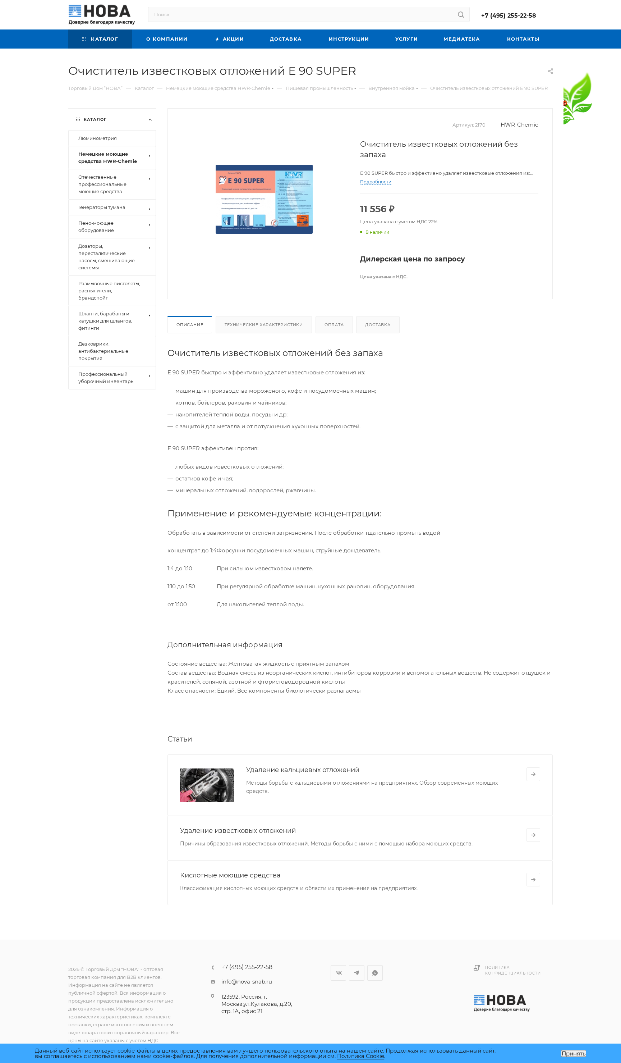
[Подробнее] (533, 774)
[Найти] (461, 14)
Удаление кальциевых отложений (302, 770)
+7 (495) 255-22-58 (508, 15)
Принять (573, 1053)
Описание (189, 324)
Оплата (334, 324)
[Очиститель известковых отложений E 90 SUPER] (264, 199)
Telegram (356, 973)
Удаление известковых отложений (238, 831)
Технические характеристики (264, 324)
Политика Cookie (360, 1056)
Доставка (377, 324)
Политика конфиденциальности (512, 970)
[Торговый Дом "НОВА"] (502, 1003)
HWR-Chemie (519, 124)
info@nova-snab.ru (246, 981)
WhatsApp (375, 973)
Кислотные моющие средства (230, 875)
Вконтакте (338, 973)
